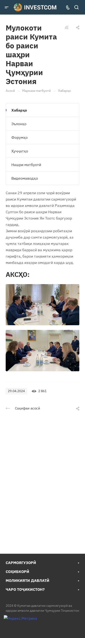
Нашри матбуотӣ (26, 164)
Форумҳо (19, 137)
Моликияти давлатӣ (27, 580)
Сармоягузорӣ (21, 562)
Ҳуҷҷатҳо (19, 151)
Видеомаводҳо (24, 178)
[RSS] (66, 27)
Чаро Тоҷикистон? (25, 589)
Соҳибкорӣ (17, 571)
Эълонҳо (18, 123)
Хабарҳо (19, 110)
